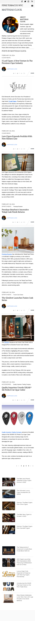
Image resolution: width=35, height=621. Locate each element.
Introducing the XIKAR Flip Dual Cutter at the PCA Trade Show (24, 585)
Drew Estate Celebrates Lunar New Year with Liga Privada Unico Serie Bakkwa (25, 597)
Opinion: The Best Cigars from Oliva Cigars (24, 503)
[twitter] (25, 1)
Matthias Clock (12, 69)
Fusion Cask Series (18, 294)
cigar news (6, 57)
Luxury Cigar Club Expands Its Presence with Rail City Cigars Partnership (23, 573)
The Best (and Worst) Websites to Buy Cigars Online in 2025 (24, 480)
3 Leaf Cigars (12, 101)
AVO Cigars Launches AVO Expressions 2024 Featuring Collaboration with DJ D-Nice (24, 561)
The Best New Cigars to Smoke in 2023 (24, 515)
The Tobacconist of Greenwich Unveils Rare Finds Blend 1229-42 (24, 549)
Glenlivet (6, 342)
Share (32, 73)
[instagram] (28, 1)
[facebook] (22, 1)
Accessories (6, 384)
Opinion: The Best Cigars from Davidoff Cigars (24, 527)
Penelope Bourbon (18, 206)
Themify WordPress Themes (21, 617)
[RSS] (31, 1)
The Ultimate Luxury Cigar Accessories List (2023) (23, 492)
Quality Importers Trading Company (22, 384)
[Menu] (32, 6)
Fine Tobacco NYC (7, 615)
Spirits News (6, 206)
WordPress (10, 617)
